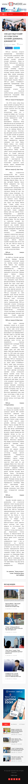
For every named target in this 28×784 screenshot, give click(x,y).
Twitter (17, 48)
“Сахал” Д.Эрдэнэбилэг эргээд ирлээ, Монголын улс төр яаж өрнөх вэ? (14, 628)
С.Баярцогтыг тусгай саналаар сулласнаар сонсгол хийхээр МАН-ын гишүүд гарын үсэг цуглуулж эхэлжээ (13, 676)
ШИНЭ (6, 724)
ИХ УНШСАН (14, 724)
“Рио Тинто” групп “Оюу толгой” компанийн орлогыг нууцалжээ (14, 652)
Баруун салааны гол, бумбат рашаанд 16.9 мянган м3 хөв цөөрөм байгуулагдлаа (16, 731)
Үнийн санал (14, 775)
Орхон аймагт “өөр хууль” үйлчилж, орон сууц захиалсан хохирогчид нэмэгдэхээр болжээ (13, 605)
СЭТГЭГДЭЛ (22, 724)
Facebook (9, 48)
